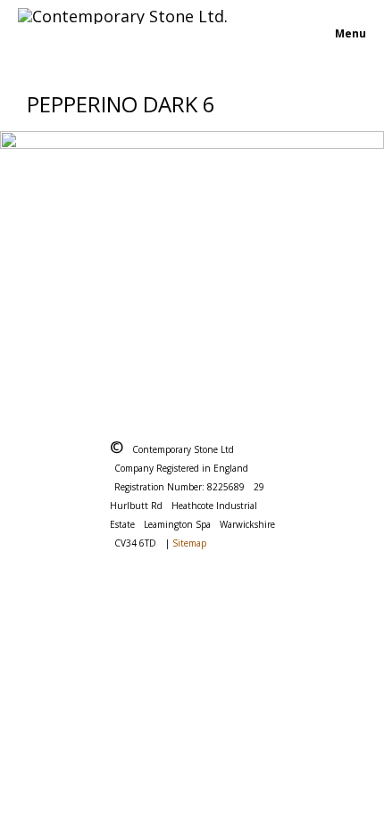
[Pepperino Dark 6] (192, 258)
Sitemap (189, 543)
